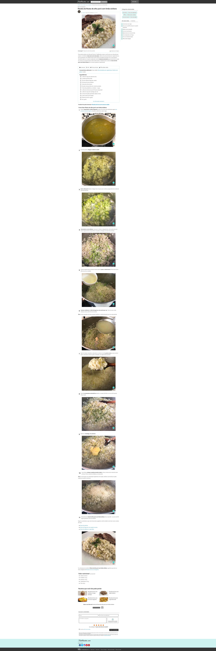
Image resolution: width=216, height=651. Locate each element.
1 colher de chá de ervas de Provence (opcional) (91, 90)
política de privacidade (87, 629)
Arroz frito (125, 12)
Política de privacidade (111, 649)
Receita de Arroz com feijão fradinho (114, 592)
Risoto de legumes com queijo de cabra (88, 527)
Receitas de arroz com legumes (92, 570)
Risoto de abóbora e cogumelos (87, 529)
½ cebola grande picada (86, 78)
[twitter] (82, 645)
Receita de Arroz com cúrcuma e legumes (92, 598)
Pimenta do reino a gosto (87, 97)
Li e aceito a (85, 629)
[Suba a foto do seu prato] (102, 607)
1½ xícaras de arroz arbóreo (87, 82)
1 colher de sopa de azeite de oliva (88, 77)
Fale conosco (98, 649)
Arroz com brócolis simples (128, 37)
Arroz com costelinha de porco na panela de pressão (130, 26)
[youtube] (87, 645)
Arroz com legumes (89, 4)
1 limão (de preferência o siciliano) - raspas (90, 88)
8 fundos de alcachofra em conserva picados (91, 86)
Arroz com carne (126, 17)
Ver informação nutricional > (98, 101)
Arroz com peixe (133, 17)
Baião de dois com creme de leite (129, 33)
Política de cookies (118, 649)
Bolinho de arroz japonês (127, 29)
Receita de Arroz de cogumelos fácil (113, 598)
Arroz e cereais (83, 4)
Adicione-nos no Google (115, 51)
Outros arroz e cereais (131, 15)
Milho (125, 15)
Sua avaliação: (92, 627)
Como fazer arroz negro (127, 24)
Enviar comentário (114, 630)
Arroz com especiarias (132, 12)
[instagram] (84, 645)
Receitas (79, 4)
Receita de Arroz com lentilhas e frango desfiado (92, 593)
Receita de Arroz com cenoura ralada (100, 104)
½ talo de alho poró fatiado (87, 96)
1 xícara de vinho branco (86, 84)
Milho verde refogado (127, 38)
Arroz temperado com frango (128, 35)
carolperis (83, 12)
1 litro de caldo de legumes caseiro (89, 80)
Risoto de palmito (84, 525)
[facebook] (80, 645)
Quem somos (92, 649)
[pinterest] (89, 645)
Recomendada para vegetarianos (105, 70)
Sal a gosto (84, 99)
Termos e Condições (104, 649)
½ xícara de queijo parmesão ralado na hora (91, 94)
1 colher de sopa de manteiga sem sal (89, 92)
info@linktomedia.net (107, 635)
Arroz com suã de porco (127, 31)
